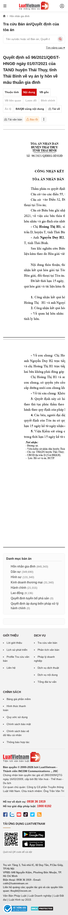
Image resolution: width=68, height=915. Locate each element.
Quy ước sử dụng (17, 717)
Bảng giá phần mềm (19, 699)
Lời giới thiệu (14, 642)
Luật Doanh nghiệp (40, 895)
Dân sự (16, 571)
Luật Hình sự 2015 (20, 899)
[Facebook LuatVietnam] (5, 815)
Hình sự (16, 577)
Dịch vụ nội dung (48, 674)
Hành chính (18, 587)
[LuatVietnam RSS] (39, 815)
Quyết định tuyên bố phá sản (30, 598)
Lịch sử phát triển (17, 649)
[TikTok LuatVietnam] (25, 815)
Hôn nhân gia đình (23, 566)
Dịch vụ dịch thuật (48, 667)
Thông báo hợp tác (18, 742)
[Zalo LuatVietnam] (12, 815)
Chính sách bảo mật (19, 724)
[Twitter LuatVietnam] (32, 815)
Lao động (17, 593)
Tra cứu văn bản (47, 642)
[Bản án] (34, 6)
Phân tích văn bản (48, 649)
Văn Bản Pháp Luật (14, 895)
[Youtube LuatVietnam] (19, 815)
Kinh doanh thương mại (27, 582)
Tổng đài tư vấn (47, 681)
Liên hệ (11, 667)
